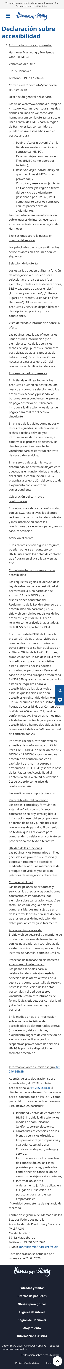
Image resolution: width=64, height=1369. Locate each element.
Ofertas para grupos (32, 1304)
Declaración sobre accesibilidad (40, 1355)
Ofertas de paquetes (32, 1296)
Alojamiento (32, 1328)
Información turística (32, 1336)
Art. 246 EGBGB (40, 1088)
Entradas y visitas (32, 1288)
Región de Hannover (32, 1320)
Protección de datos (27, 1363)
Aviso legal (52, 1363)
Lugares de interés (32, 1312)
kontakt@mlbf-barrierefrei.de (38, 1247)
